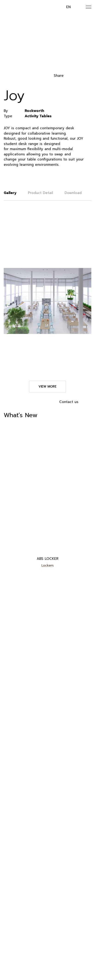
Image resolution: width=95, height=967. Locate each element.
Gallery (10, 192)
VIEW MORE (47, 386)
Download (73, 192)
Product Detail (40, 192)
